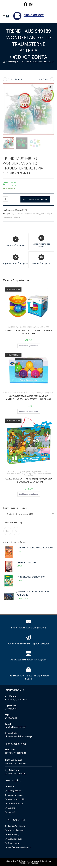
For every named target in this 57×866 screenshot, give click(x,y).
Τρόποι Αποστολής (16, 826)
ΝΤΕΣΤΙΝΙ (10, 749)
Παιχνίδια (30, 327)
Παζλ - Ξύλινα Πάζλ (33, 471)
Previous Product (15, 79)
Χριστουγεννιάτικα (11, 217)
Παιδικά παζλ (22, 473)
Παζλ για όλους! (13, 759)
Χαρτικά (11, 812)
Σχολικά (11, 808)
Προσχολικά (49, 392)
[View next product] (52, 79)
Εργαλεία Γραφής (15, 795)
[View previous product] (5, 79)
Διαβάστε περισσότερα (28, 345)
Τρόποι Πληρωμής (16, 830)
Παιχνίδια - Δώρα (44, 213)
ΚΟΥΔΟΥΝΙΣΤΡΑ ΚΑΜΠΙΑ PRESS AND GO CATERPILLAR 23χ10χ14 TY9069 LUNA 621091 (28, 397)
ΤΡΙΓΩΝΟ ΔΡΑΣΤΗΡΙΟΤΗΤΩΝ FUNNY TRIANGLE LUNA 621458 (28, 332)
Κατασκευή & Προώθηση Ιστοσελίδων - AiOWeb (35, 862)
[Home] (4, 61)
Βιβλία (11, 786)
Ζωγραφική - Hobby (17, 799)
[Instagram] (16, 531)
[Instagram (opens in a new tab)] (30, 4)
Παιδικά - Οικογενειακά (25, 213)
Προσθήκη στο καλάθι (35, 199)
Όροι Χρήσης (14, 843)
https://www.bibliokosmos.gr (18, 736)
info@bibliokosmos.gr (15, 727)
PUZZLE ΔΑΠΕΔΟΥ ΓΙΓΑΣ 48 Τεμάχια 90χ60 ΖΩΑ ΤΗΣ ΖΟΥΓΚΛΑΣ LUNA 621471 (28, 480)
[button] (50, 87)
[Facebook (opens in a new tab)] (26, 4)
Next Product (44, 79)
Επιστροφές (13, 834)
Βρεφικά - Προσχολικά (17, 327)
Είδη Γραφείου (14, 790)
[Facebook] (7, 531)
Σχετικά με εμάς (15, 838)
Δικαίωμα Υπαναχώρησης (19, 847)
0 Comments (20, 753)
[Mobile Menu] (52, 15)
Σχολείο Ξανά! (12, 770)
